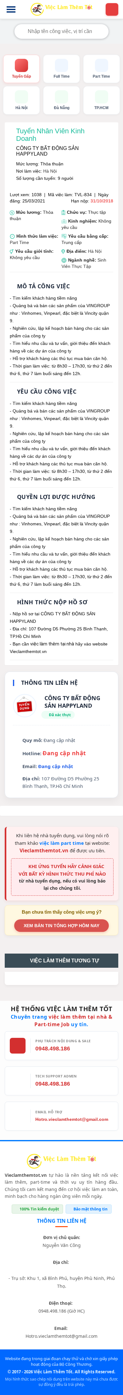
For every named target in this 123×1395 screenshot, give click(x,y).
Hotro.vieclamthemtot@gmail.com (71, 1119)
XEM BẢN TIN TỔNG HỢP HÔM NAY (61, 925)
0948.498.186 (52, 1048)
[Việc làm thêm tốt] (61, 1162)
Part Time (19, 242)
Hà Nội (50, 171)
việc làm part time (61, 843)
